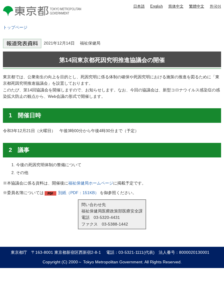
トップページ (15, 27)
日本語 (139, 6)
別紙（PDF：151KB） (78, 192)
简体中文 (175, 6)
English (156, 6)
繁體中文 (196, 6)
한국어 (215, 6)
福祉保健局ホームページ (90, 183)
